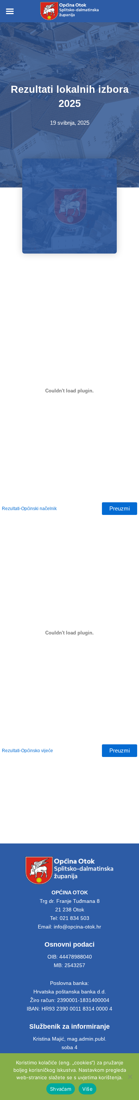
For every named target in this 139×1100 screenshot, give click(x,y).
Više (87, 1089)
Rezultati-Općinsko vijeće (27, 750)
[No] (129, 1076)
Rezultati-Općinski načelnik (29, 508)
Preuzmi (119, 509)
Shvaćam (60, 1089)
